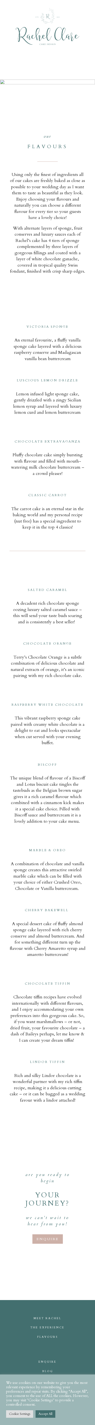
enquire (48, 1239)
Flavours (47, 1337)
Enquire (47, 1362)
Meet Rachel (47, 1318)
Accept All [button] (45, 1414)
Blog (47, 1371)
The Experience (47, 1327)
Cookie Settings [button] (19, 1414)
